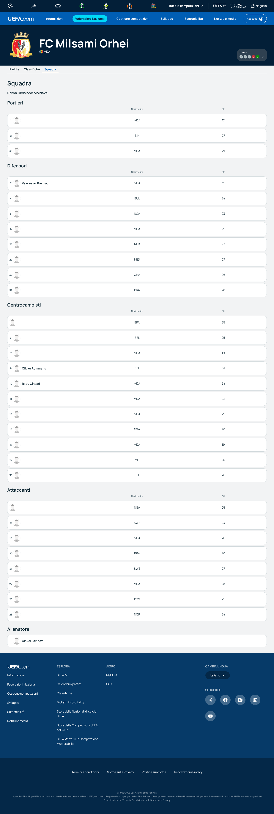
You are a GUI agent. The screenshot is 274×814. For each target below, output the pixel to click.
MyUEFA (111, 675)
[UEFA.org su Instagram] (240, 704)
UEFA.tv (62, 675)
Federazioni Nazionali (21, 684)
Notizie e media (17, 721)
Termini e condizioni (85, 772)
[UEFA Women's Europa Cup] (106, 6)
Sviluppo (13, 703)
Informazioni (16, 675)
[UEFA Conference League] (82, 6)
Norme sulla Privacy (120, 772)
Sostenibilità (15, 712)
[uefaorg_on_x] (210, 704)
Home (20, 19)
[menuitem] (55, 18)
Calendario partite (69, 684)
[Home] (18, 667)
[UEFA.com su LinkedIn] (255, 704)
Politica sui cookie (154, 772)
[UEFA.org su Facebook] (225, 704)
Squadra (50, 69)
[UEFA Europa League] (130, 6)
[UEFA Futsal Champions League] (34, 6)
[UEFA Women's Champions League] (58, 6)
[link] (54, 18)
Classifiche (32, 69)
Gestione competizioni (22, 693)
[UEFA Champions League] (10, 6)
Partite (14, 69)
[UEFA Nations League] (153, 6)
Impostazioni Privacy (188, 772)
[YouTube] (210, 720)
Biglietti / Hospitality (70, 702)
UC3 (109, 684)
